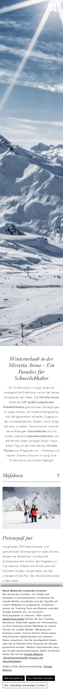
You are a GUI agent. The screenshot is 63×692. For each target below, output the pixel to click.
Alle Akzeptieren (13, 678)
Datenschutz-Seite (13, 619)
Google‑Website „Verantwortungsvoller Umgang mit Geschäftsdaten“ (23, 658)
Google (48, 666)
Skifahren (13, 476)
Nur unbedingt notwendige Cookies (24, 685)
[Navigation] (5, 7)
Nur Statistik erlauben (40, 678)
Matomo (7, 670)
